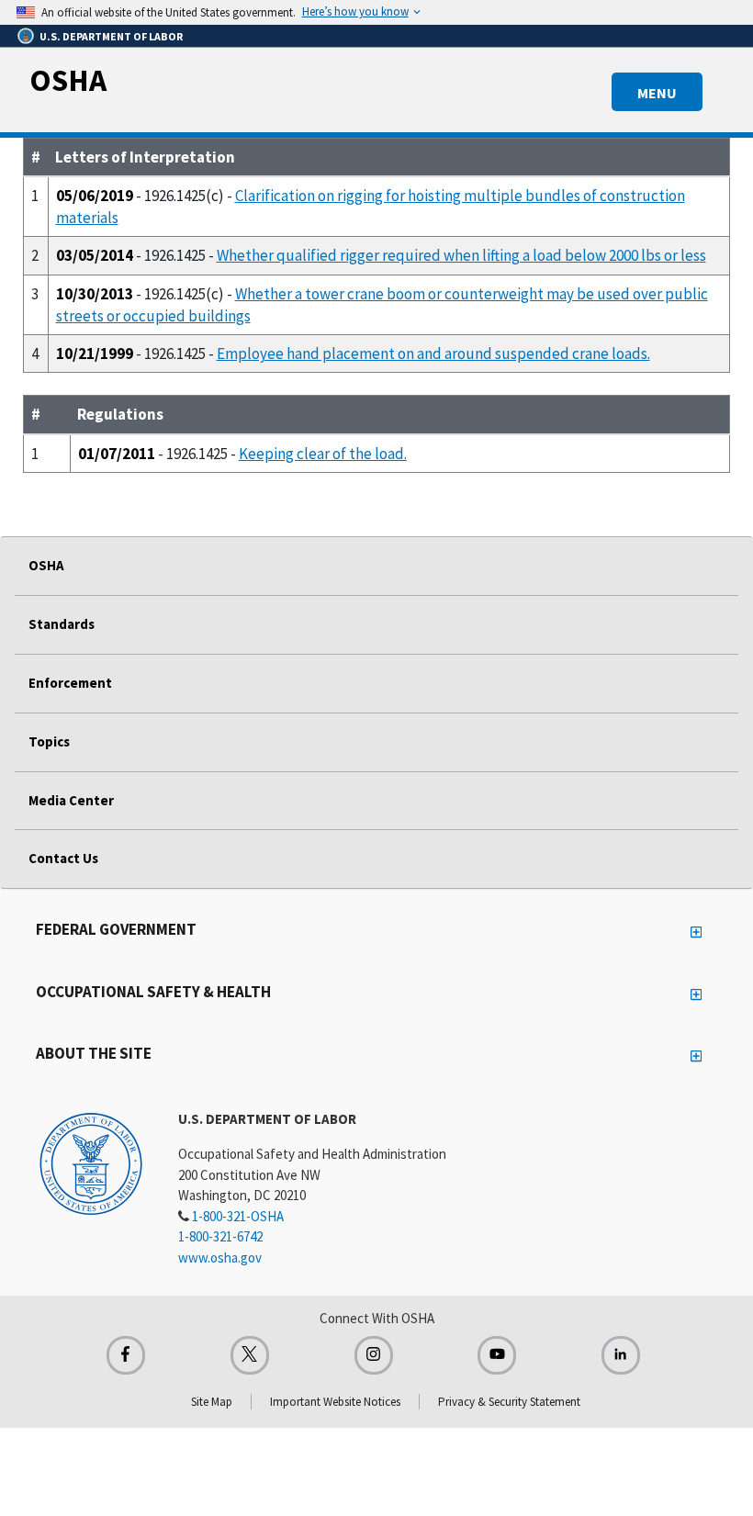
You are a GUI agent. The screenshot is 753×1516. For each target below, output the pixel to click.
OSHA (68, 80)
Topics (49, 741)
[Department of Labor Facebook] (126, 1355)
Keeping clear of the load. (323, 454)
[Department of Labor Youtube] (497, 1355)
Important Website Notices (335, 1401)
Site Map (211, 1401)
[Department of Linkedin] (620, 1355)
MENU (657, 93)
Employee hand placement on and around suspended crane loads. (433, 353)
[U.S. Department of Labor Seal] (91, 1162)
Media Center (71, 800)
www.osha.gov (220, 1257)
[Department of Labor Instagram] (373, 1355)
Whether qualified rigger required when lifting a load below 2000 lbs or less (461, 255)
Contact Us (63, 858)
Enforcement (70, 682)
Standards (61, 624)
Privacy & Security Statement (509, 1401)
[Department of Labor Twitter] (249, 1355)
